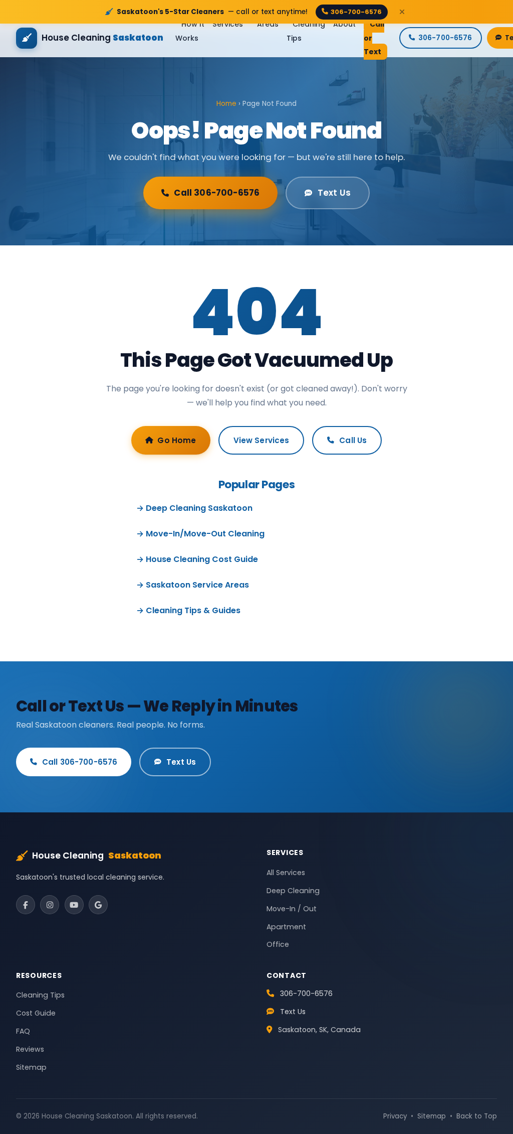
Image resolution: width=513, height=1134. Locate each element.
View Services (261, 440)
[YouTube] (74, 904)
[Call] (488, 1073)
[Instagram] (49, 904)
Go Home (176, 440)
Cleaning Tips (306, 31)
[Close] (402, 12)
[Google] (98, 904)
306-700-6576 (356, 12)
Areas (268, 25)
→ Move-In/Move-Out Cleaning (200, 533)
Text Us (334, 193)
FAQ (23, 1031)
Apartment (286, 927)
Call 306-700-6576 (217, 193)
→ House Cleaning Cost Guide (197, 559)
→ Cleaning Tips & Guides (188, 610)
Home (226, 103)
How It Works (189, 31)
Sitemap (31, 1067)
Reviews (30, 1049)
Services (227, 25)
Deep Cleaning (293, 891)
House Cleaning (96, 855)
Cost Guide (36, 1013)
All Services (286, 873)
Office (278, 944)
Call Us (353, 440)
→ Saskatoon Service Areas (192, 585)
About (344, 25)
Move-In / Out (292, 909)
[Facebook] (25, 904)
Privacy (395, 1116)
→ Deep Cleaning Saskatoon (194, 508)
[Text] (488, 1109)
